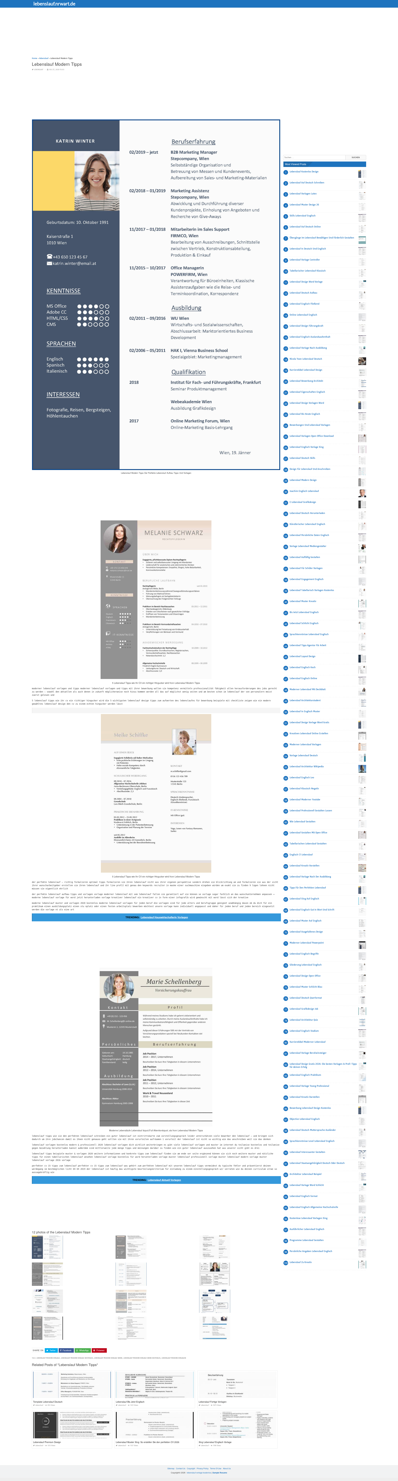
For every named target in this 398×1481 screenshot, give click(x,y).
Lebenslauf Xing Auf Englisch (304, 898)
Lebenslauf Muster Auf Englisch (306, 920)
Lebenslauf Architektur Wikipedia (307, 766)
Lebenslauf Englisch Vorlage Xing (307, 447)
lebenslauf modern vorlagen (174, 1358)
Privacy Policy (202, 1468)
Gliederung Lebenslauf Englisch (306, 964)
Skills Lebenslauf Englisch (303, 215)
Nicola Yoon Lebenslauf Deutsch (306, 358)
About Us (227, 1468)
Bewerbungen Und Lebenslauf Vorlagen (310, 425)
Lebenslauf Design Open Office (305, 975)
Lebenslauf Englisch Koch (303, 667)
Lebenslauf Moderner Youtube (305, 799)
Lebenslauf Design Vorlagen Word (307, 403)
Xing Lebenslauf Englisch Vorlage (215, 1442)
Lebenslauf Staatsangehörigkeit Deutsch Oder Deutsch (317, 1163)
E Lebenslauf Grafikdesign (303, 502)
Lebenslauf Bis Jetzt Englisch (130, 1401)
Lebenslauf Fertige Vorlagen (213, 1401)
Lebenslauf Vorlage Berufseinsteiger (308, 1053)
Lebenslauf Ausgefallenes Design (306, 931)
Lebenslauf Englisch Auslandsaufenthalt (310, 336)
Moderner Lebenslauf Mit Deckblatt (308, 689)
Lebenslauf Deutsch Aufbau (303, 292)
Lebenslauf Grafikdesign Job (304, 1008)
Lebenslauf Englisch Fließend (304, 303)
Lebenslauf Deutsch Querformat (306, 997)
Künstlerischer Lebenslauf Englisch (307, 524)
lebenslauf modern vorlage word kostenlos (141, 1358)
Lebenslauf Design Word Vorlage (306, 281)
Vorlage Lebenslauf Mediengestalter (308, 546)
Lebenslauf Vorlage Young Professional (309, 1086)
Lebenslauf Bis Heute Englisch (305, 414)
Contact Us (180, 1468)
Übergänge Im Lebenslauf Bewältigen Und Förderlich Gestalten (322, 237)
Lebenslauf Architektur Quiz (304, 1019)
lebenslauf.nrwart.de (54, 3)
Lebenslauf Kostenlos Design (304, 171)
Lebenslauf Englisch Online (303, 678)
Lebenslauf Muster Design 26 (304, 204)
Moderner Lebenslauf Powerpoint (307, 942)
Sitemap (170, 1468)
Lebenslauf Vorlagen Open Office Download (312, 436)
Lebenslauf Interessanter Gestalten (307, 1152)
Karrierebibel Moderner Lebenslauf (308, 1042)
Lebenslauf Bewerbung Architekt (306, 381)
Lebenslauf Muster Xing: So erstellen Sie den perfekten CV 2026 (147, 1442)
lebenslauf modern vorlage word (108, 1358)
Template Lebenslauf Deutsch (47, 1401)
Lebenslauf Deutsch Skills (302, 458)
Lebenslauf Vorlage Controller (305, 259)
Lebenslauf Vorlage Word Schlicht (307, 1185)
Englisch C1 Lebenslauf (301, 854)
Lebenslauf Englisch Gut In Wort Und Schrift (312, 909)
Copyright (191, 1468)
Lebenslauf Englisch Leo (302, 777)
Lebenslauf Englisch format (303, 1196)
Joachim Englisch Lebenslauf (304, 491)
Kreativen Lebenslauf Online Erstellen (309, 733)
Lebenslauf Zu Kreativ (301, 1262)
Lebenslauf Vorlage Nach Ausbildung (308, 347)
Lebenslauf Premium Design (47, 1442)
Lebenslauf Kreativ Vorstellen (304, 865)
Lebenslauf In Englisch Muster (305, 711)
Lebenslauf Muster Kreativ (303, 601)
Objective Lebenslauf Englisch (305, 1119)
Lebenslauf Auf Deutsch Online (305, 226)
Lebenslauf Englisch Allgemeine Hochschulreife (314, 1207)
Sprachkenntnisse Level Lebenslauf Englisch (312, 1141)
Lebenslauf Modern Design (303, 480)
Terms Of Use (215, 1468)
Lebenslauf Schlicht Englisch (304, 623)
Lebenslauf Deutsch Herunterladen (307, 513)
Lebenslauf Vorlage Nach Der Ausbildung (310, 876)
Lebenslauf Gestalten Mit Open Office (308, 832)
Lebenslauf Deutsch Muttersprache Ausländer (313, 1130)
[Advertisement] (125, 35)
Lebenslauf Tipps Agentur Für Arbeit (308, 645)
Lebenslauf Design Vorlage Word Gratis (309, 722)
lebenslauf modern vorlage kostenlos (77, 1358)
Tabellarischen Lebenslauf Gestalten (308, 843)
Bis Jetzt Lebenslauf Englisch (304, 612)
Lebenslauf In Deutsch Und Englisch (308, 248)
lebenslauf (38, 70)
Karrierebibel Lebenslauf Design (306, 370)
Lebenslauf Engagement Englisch (307, 579)
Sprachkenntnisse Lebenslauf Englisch (309, 634)
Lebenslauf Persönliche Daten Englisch (309, 535)
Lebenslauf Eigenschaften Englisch (307, 392)
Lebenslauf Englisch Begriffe (304, 953)
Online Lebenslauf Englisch (303, 314)
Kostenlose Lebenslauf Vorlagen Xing (308, 1218)
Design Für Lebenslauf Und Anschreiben (310, 469)
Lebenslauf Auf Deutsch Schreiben (307, 182)
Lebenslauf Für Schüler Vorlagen (306, 568)
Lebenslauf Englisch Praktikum (305, 1075)
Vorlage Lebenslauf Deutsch (304, 755)
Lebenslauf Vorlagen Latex (303, 193)
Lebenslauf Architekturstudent (305, 700)
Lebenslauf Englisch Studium (304, 1030)
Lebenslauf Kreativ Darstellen (305, 1097)
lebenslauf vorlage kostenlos (199, 1472)
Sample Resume (220, 1472)
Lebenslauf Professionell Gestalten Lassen (311, 810)
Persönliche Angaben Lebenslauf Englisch (311, 1251)
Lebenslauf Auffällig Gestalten (305, 557)
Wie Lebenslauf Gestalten (302, 821)
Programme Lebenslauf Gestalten (307, 1240)
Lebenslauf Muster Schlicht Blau (306, 986)
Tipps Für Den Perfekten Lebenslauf (308, 887)
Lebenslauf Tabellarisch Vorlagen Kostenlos (312, 590)
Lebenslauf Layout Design (302, 656)
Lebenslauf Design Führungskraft (306, 325)
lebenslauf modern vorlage (48, 1358)
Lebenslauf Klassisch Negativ (304, 788)
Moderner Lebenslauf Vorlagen (305, 744)
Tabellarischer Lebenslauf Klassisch (308, 270)
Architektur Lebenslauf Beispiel (306, 1174)
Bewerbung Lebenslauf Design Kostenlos (310, 1108)
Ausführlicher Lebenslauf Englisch (307, 1229)
